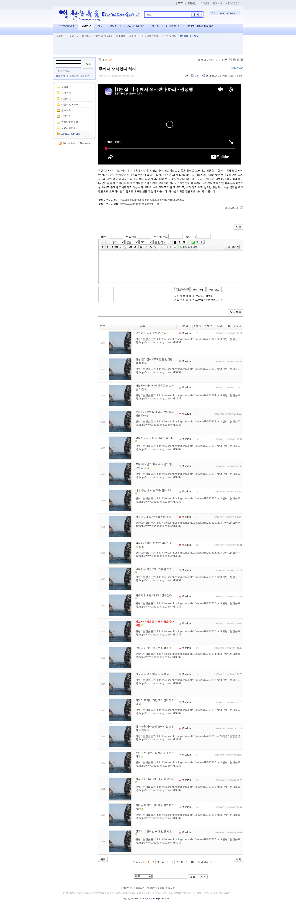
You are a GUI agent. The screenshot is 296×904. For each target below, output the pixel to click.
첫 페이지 (138, 861)
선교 (100, 26)
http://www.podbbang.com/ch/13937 (141, 203)
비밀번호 (131, 236)
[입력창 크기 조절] (171, 283)
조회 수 (197, 325)
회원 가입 (60, 76)
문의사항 (170, 888)
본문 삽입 (214, 289)
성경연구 (86, 26)
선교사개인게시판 (134, 26)
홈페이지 (190, 236)
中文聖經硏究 (67, 26)
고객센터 (204, 3)
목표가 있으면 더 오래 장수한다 (153, 595)
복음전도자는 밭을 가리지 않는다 (154, 438)
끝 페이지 (203, 861)
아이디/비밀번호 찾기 (78, 76)
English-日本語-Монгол (199, 26)
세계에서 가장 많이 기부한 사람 (153, 569)
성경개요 (61, 36)
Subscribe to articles (76, 143)
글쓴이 (104, 236)
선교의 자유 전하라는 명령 (150, 674)
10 (192, 862)
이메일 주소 (161, 236)
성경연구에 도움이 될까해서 (151, 516)
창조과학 (120, 36)
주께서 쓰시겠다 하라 (117, 69)
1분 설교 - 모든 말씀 (189, 36)
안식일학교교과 (150, 36)
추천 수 (208, 325)
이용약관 (140, 888)
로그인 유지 (64, 71)
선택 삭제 (197, 289)
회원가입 (191, 3)
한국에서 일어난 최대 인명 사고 (153, 831)
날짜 (219, 325)
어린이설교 (172, 26)
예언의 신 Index (104, 36)
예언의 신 (87, 36)
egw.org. (148, 898)
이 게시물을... (232, 208)
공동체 (113, 26)
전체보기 (217, 3)
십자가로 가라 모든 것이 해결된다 (154, 778)
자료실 (155, 26)
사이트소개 (128, 888)
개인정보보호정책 (155, 888)
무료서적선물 (169, 36)
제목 (149, 15)
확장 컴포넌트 (189, 247)
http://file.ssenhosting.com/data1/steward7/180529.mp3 (152, 199)
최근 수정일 (234, 325)
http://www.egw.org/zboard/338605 (117, 75)
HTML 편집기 (231, 247)
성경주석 (74, 36)
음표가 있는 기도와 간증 (149, 333)
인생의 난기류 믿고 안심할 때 (152, 647)
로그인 (219, 60)
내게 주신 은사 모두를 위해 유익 (153, 490)
